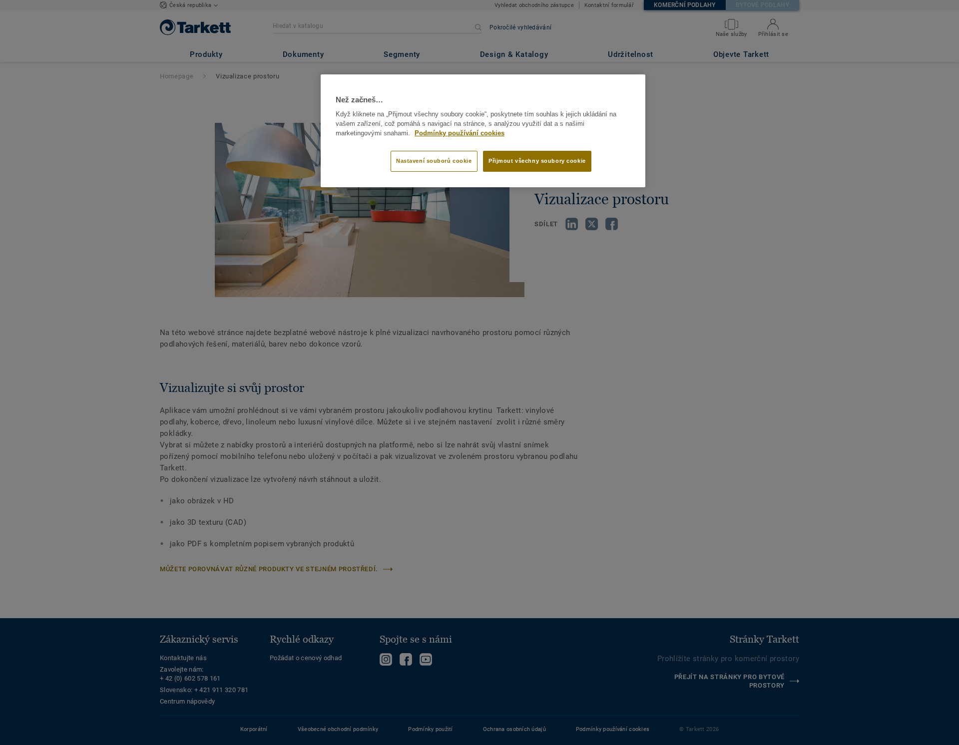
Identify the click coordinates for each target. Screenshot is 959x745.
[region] (483, 130)
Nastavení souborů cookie (434, 161)
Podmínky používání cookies (459, 133)
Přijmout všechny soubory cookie (537, 161)
